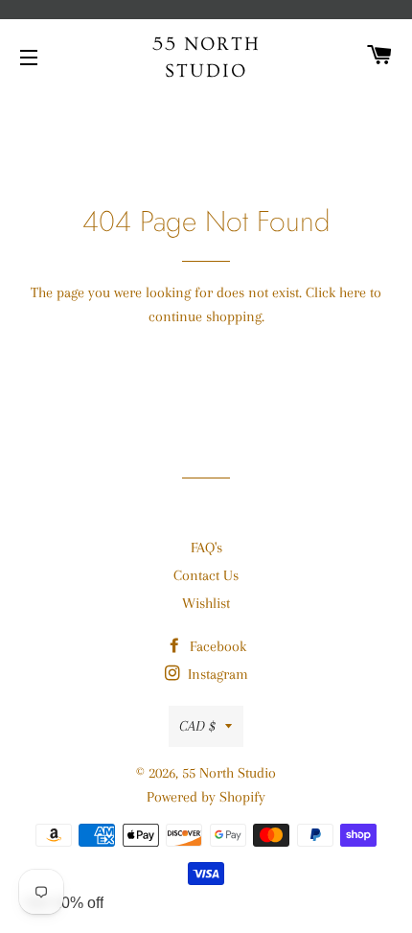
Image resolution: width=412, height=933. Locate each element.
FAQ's (206, 547)
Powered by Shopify (206, 796)
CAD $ (197, 726)
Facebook (216, 646)
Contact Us (206, 575)
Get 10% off (64, 903)
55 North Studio (206, 58)
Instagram (216, 674)
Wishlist (206, 603)
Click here (336, 292)
